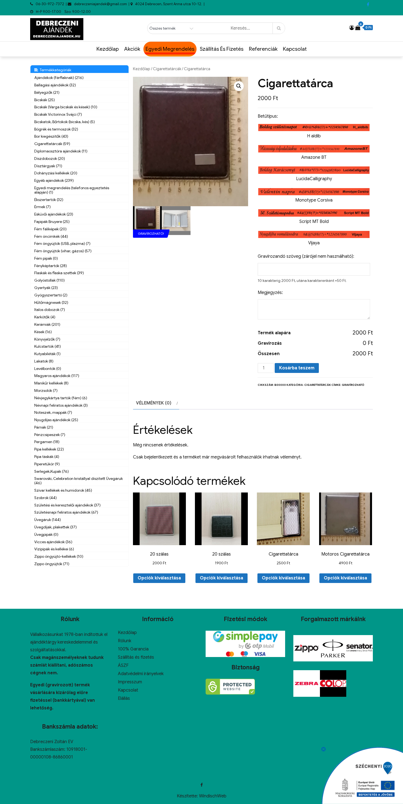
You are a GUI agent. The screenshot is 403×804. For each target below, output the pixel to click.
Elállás (124, 698)
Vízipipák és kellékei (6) (54, 549)
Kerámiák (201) (47, 324)
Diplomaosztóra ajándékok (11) (60, 151)
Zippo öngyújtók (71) (51, 563)
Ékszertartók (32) (48, 199)
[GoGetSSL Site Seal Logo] (230, 687)
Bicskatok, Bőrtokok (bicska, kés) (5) (64, 121)
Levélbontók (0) (47, 368)
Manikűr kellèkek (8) (51, 383)
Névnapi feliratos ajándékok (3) (61, 405)
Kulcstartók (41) (47, 346)
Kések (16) (43, 331)
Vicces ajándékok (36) (53, 541)
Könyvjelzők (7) (47, 339)
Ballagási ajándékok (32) (55, 85)
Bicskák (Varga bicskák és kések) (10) (65, 106)
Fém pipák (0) (46, 258)
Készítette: (188, 796)
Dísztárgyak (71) (48, 165)
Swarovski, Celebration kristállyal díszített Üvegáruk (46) (78, 480)
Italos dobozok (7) (49, 309)
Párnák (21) (43, 427)
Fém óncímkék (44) (51, 236)
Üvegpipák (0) (46, 534)
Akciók (132, 49)
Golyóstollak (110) (49, 280)
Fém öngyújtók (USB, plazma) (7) (62, 243)
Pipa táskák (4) (46, 456)
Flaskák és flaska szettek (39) (59, 272)
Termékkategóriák (54, 69)
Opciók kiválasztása (159, 578)
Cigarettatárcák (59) (52, 143)
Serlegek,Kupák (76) (51, 471)
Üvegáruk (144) (47, 519)
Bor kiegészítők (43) (51, 136)
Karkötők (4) (44, 317)
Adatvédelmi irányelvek (141, 673)
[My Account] (351, 28)
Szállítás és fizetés (221, 49)
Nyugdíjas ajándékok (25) (56, 419)
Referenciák (263, 49)
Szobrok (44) (45, 497)
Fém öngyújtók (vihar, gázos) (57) (63, 250)
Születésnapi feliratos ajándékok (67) (66, 512)
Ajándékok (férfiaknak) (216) (59, 77)
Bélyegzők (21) (46, 92)
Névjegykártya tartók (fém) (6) (60, 397)
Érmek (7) (42, 206)
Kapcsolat (295, 49)
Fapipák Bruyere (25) (52, 221)
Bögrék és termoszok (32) (56, 129)
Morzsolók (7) (46, 390)
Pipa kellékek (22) (49, 449)
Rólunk (124, 641)
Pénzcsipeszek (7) (49, 434)
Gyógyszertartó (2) (50, 295)
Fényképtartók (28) (50, 265)
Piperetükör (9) (47, 464)
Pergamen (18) (46, 441)
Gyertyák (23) (46, 287)
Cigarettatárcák (167, 68)
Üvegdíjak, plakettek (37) (55, 527)
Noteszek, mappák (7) (53, 412)
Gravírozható (353, 385)
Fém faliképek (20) (50, 229)
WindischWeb (212, 796)
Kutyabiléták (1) (47, 353)
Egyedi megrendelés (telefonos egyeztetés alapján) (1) (71, 190)
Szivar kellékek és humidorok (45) (63, 490)
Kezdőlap (108, 49)
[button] (239, 86)
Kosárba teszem (296, 368)
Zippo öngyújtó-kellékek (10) (58, 556)
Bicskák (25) (44, 99)
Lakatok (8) (43, 361)
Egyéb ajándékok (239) (54, 180)
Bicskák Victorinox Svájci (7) (58, 114)
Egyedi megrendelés (170, 49)
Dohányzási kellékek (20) (55, 173)
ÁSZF (123, 665)
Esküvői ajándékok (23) (53, 214)
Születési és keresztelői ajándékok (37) (67, 505)
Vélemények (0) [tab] (153, 403)
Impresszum (130, 682)
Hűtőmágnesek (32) (51, 302)
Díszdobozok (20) (49, 158)
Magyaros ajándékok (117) (56, 375)
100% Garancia (133, 649)
